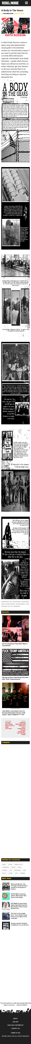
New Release (18, 870)
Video (16, 873)
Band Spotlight (19, 864)
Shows (19, 867)
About (15, 1018)
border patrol (5, 601)
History (15, 1022)
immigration (17, 606)
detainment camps (10, 604)
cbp (11, 601)
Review (4, 864)
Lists (11, 870)
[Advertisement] (15, 845)
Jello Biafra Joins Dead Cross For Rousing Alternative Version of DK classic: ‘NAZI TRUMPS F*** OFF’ (13, 713)
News (24, 870)
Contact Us (15, 1028)
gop (9, 606)
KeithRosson (8, 13)
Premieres (22, 873)
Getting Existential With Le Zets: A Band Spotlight (10, 725)
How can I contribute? (15, 1025)
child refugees (16, 601)
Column (10, 864)
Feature (13, 867)
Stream (10, 873)
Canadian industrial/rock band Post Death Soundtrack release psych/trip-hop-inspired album (20, 728)
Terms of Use (15, 1033)
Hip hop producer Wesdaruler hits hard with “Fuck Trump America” (15, 678)
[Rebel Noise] (10, 3)
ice (12, 606)
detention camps (20, 604)
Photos (4, 873)
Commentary (5, 867)
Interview (4, 870)
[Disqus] (15, 767)
